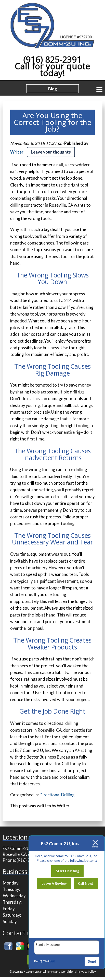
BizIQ (38, 961)
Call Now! (85, 883)
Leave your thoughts (51, 152)
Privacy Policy (87, 971)
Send (92, 961)
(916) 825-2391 (52, 59)
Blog (52, 88)
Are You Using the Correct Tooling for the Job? (52, 122)
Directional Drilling (57, 794)
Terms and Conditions (61, 971)
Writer (16, 152)
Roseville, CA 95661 (21, 854)
